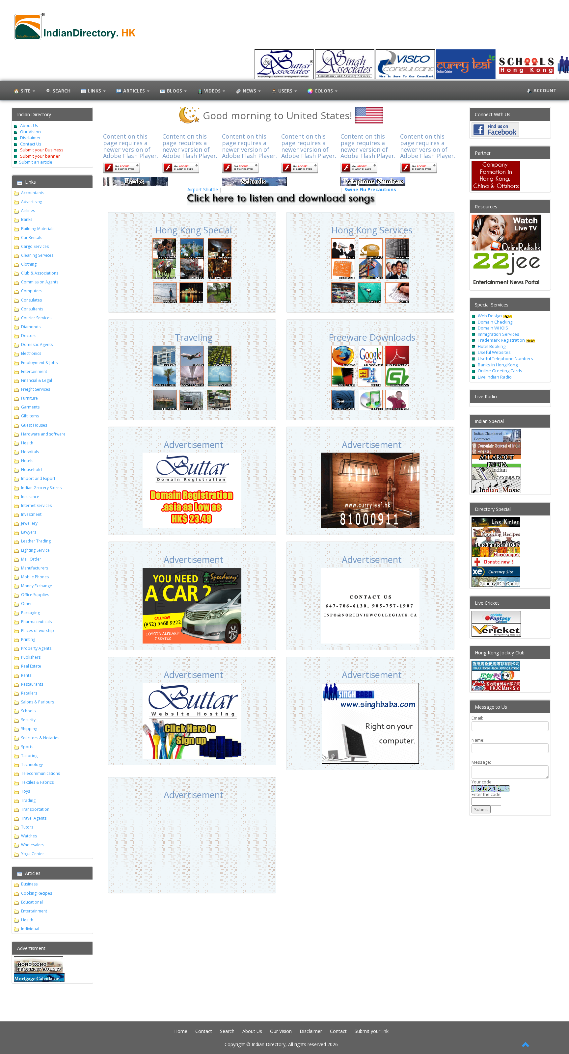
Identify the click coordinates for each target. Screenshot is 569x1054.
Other (26, 603)
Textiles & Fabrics (37, 782)
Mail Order (31, 559)
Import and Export (38, 478)
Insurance (30, 496)
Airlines (28, 210)
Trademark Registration (502, 340)
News (250, 91)
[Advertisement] (192, 844)
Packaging (30, 613)
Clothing (29, 264)
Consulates (31, 300)
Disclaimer (30, 138)
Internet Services (36, 505)
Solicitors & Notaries (40, 738)
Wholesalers (32, 845)
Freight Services (35, 389)
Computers (31, 291)
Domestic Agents (37, 344)
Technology (32, 764)
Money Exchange (36, 586)
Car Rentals (31, 237)
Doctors (28, 335)
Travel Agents (33, 818)
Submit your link (372, 1031)
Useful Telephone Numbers (505, 358)
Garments (30, 407)
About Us (29, 125)
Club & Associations (39, 273)
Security (28, 720)
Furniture (29, 398)
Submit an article (35, 162)
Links (95, 91)
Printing (28, 639)
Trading (28, 800)
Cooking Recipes (36, 893)
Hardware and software (43, 434)
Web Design (490, 316)
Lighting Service (35, 550)
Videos (213, 91)
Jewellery (29, 523)
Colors (324, 91)
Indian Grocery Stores (41, 487)
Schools (28, 711)
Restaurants (32, 684)
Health (27, 443)
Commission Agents (39, 282)
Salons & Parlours (37, 702)
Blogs (175, 91)
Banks (26, 219)
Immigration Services (498, 334)
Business (29, 884)
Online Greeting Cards (500, 371)
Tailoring (29, 755)
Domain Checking (495, 322)
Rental (27, 675)
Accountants (32, 193)
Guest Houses (34, 425)
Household (31, 469)
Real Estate (31, 666)
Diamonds (31, 326)
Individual (30, 929)
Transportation (35, 809)
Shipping (29, 728)
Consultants (32, 309)
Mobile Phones (35, 577)
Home (180, 1031)
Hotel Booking (491, 346)
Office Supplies (35, 594)
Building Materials (37, 228)
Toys (25, 791)
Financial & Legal (36, 380)
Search (227, 1031)
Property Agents (36, 648)
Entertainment (34, 371)
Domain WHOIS (493, 328)
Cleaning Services (37, 255)
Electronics (31, 353)
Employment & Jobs (39, 362)
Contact (203, 1031)
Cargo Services (35, 246)
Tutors (27, 827)
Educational (32, 902)
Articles (134, 91)
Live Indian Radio (495, 377)
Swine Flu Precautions (370, 189)
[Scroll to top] (526, 1045)
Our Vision (30, 132)
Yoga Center (32, 853)
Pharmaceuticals (36, 621)
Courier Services (36, 318)
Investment (31, 514)
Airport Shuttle (202, 189)
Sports (27, 747)
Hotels (27, 460)
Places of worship (37, 630)
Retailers (29, 693)
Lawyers (28, 532)
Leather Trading (36, 541)
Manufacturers (34, 568)
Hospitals (30, 452)
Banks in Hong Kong (498, 365)
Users (286, 91)
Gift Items (30, 416)
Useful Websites (494, 352)
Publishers (31, 657)
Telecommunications (40, 773)
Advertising (31, 201)
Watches (29, 836)
